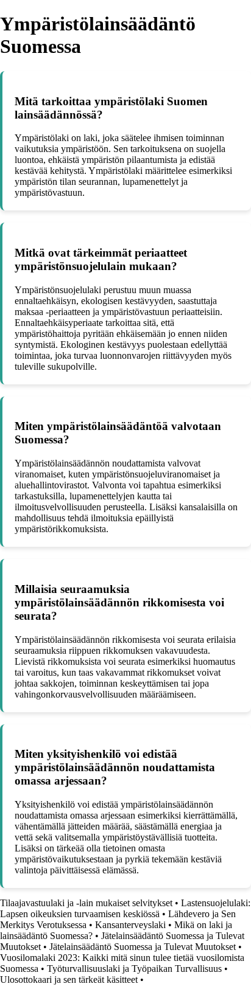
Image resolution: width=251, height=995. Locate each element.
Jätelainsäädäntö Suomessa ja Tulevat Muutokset (142, 946)
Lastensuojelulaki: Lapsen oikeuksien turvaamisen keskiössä (125, 908)
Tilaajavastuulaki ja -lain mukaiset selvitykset (86, 903)
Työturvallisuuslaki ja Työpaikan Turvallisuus (134, 968)
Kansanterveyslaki (130, 925)
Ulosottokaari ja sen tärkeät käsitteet (69, 979)
